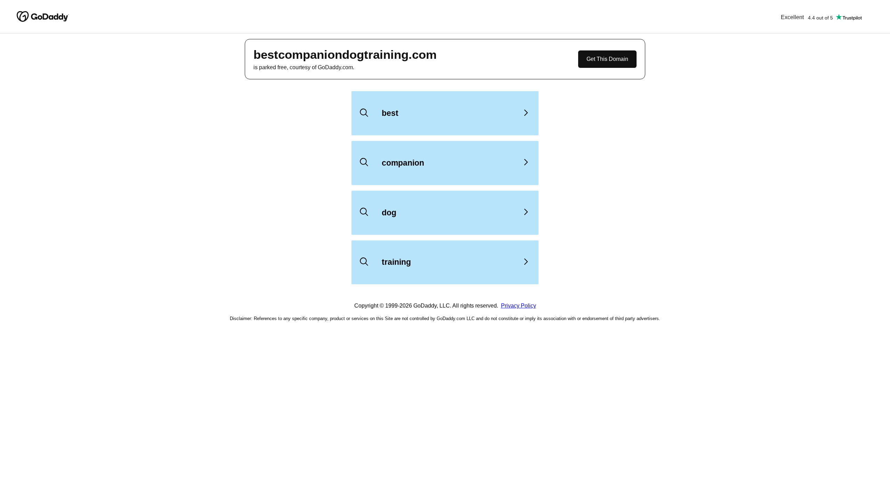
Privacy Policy (518, 306)
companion (403, 162)
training (396, 262)
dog (389, 212)
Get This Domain (607, 59)
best (390, 113)
